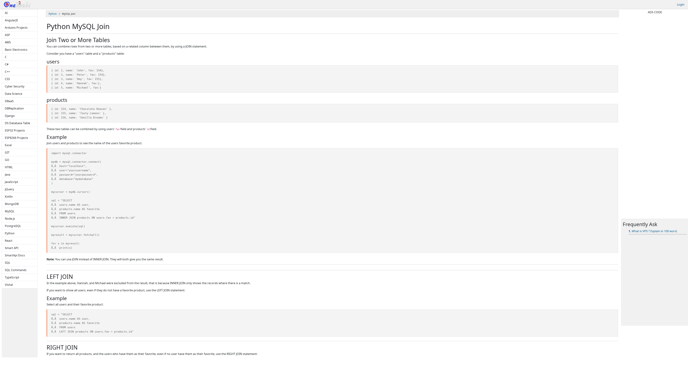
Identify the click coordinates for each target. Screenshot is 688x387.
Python (53, 13)
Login (680, 4)
